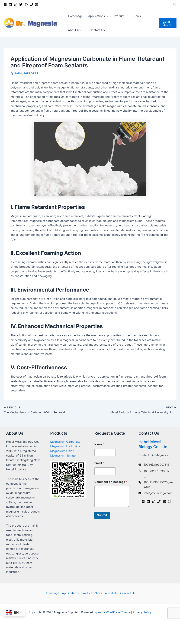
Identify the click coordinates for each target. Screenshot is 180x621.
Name (99, 444)
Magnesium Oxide (62, 451)
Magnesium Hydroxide (65, 446)
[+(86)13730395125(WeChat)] (156, 482)
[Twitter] (20, 4)
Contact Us (97, 30)
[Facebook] (5, 4)
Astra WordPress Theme (114, 612)
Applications (96, 16)
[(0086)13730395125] (155, 471)
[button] (174, 4)
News (137, 16)
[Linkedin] (10, 4)
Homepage (75, 16)
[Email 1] (36, 4)
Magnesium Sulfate (63, 455)
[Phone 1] (31, 4)
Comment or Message (110, 482)
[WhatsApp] (26, 4)
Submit (102, 515)
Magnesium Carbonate (65, 441)
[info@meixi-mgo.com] (155, 493)
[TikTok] (15, 4)
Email (99, 463)
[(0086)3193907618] (154, 464)
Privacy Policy (142, 612)
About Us (74, 30)
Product (119, 16)
